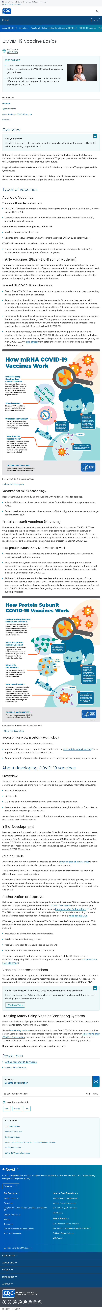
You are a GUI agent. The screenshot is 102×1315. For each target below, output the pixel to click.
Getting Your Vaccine (13, 1147)
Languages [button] (8, 1276)
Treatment (8, 1224)
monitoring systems (20, 1030)
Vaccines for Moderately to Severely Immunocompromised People (30, 1142)
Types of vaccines (9, 109)
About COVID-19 (9, 28)
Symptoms (23, 28)
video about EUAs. (78, 915)
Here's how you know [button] (11, 4)
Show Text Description (14, 484)
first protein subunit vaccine (77, 749)
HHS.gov (6, 1309)
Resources (6, 120)
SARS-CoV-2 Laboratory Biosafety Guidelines (71, 1228)
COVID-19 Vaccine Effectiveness (17, 1153)
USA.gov (16, 1309)
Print (88, 1094)
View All (9, 1186)
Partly (17, 1108)
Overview (6, 103)
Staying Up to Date (12, 1137)
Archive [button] (6, 1283)
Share (95, 1094)
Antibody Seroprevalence (63, 1233)
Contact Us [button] (8, 1255)
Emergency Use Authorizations (70, 909)
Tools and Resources (12, 1233)
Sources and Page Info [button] (17, 1094)
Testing (7, 1219)
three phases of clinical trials (74, 861)
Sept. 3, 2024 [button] (12, 52)
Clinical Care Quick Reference (65, 1208)
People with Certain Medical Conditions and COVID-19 (54, 28)
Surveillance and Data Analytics (66, 1223)
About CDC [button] (8, 1262)
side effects (32, 341)
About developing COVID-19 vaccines (17, 114)
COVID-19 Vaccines (87, 28)
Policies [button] (6, 1269)
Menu (94, 20)
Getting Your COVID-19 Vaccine (21, 1061)
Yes (6, 1108)
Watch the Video (15, 1005)
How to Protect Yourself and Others (19, 1228)
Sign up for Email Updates (18, 1248)
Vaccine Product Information (64, 1203)
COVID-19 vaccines (61, 905)
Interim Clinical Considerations (65, 1198)
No (27, 1108)
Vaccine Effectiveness (15, 1067)
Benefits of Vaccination (13, 1131)
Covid (5, 20)
